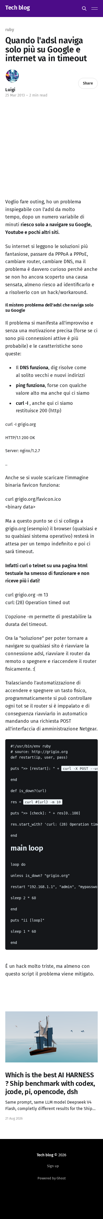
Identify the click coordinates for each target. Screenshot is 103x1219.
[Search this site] (84, 8)
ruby (9, 29)
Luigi (10, 90)
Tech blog (17, 8)
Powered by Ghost (52, 1178)
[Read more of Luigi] (12, 76)
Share (88, 83)
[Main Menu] (95, 8)
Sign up (53, 1166)
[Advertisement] (49, 152)
